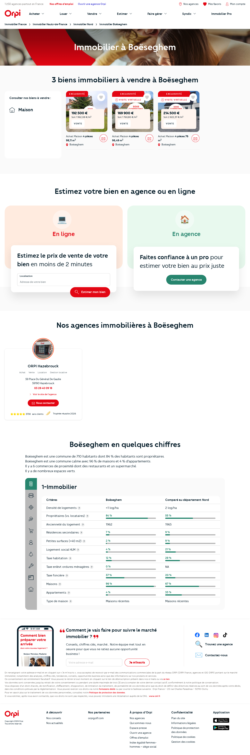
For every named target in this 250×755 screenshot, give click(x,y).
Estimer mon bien (92, 292)
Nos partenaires (99, 712)
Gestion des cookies (183, 741)
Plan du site (178, 718)
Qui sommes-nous (140, 723)
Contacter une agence (186, 279)
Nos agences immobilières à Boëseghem (125, 325)
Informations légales (183, 723)
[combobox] (20, 282)
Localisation (26, 276)
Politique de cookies (183, 736)
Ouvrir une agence (140, 732)
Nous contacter (45, 402)
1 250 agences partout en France (24, 3)
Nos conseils (53, 718)
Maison (25, 109)
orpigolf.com (96, 718)
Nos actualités (54, 723)
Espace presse (138, 727)
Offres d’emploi (139, 737)
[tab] (31, 484)
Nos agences (137, 718)
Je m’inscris (137, 662)
